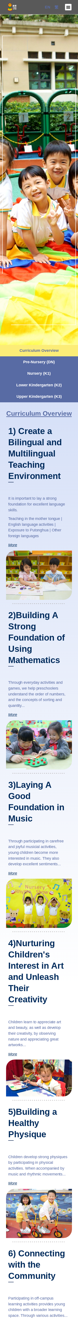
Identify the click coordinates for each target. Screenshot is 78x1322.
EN (47, 7)
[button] (68, 7)
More (12, 545)
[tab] (39, 350)
